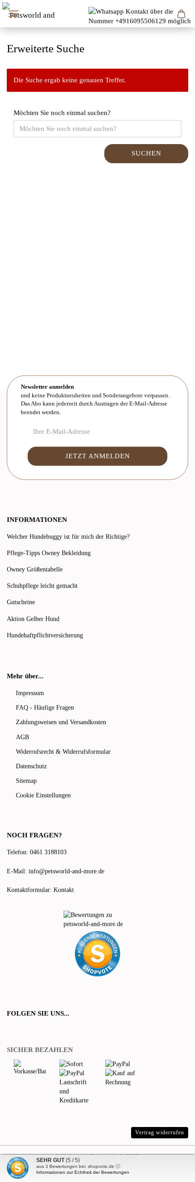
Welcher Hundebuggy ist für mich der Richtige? (68, 536)
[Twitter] (24, 1031)
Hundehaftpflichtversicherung (45, 635)
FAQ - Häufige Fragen (45, 707)
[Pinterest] (36, 1031)
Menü (13, 13)
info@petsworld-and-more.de (66, 871)
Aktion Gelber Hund (33, 619)
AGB (22, 737)
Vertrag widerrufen (159, 1132)
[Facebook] (12, 1031)
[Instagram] (47, 1031)
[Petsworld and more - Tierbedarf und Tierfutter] (30, 13)
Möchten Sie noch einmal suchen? (62, 112)
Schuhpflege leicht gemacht (42, 585)
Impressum (30, 693)
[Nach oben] (170, 1168)
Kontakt (64, 889)
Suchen (146, 153)
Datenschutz (31, 766)
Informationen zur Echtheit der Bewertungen (82, 1172)
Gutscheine (21, 602)
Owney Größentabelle (35, 569)
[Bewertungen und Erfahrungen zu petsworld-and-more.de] (97, 920)
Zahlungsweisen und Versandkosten (61, 722)
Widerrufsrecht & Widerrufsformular (63, 751)
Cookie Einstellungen (43, 795)
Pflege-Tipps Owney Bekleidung (49, 553)
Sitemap (26, 780)
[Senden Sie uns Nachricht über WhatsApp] (141, 16)
